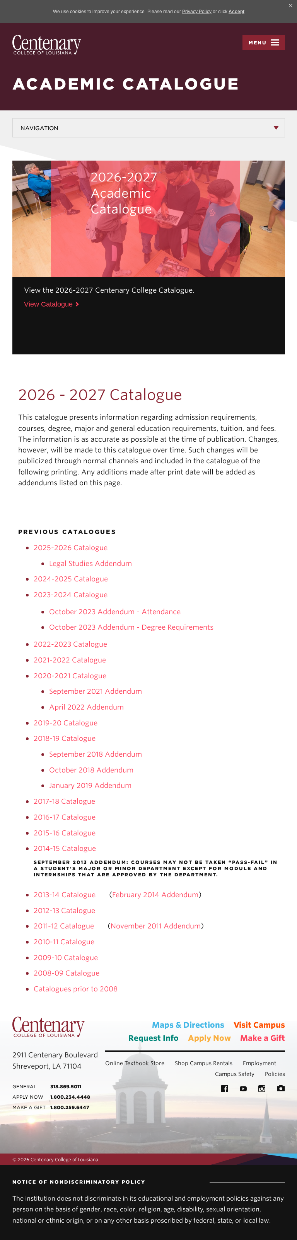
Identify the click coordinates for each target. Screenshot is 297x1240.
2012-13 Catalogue (64, 910)
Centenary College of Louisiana (46, 44)
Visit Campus (259, 1025)
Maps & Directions (188, 1025)
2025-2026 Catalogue (71, 548)
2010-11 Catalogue (64, 942)
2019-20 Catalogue (65, 723)
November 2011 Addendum (156, 926)
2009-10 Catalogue (66, 958)
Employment (259, 1063)
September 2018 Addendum (95, 754)
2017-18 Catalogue (64, 801)
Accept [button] (236, 11)
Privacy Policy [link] (197, 11)
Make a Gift (262, 1038)
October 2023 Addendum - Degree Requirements (131, 627)
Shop (181, 1063)
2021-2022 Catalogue (70, 660)
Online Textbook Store (134, 1063)
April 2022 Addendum (86, 707)
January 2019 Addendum (90, 785)
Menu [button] (258, 43)
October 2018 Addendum (91, 770)
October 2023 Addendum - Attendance (115, 612)
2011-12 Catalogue (65, 926)
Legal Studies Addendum (90, 563)
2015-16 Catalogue (65, 833)
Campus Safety (234, 1074)
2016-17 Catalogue (65, 817)
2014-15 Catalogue (65, 848)
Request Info (153, 1038)
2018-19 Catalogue (65, 738)
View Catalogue (48, 304)
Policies (275, 1074)
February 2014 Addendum (155, 895)
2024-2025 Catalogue (71, 579)
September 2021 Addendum (95, 691)
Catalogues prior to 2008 (76, 989)
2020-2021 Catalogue (70, 676)
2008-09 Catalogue (66, 973)
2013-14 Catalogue (65, 895)
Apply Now (209, 1038)
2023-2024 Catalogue (71, 595)
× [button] (290, 5)
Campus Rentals (211, 1063)
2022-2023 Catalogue (70, 644)
